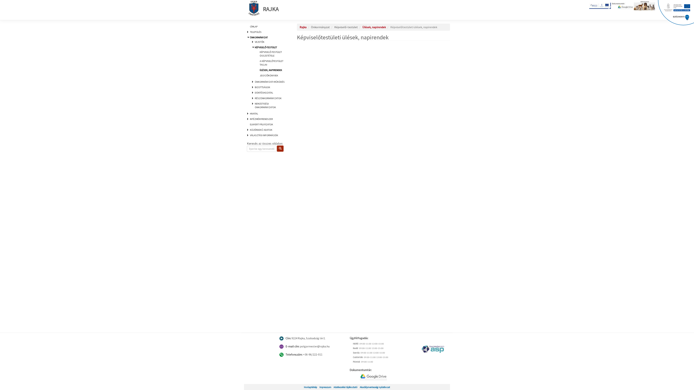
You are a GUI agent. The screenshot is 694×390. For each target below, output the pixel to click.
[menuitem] (267, 26)
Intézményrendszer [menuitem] (261, 119)
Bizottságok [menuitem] (262, 87)
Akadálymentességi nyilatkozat (375, 387)
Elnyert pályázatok (261, 124)
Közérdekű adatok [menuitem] (261, 129)
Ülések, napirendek (271, 70)
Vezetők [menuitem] (259, 42)
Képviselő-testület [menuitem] (269, 61)
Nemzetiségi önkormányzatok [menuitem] (265, 105)
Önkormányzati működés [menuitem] (270, 81)
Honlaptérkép (310, 387)
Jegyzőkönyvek (269, 75)
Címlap (254, 26)
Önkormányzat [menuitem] (267, 72)
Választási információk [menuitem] (264, 135)
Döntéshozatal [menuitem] (264, 92)
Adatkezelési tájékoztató (345, 387)
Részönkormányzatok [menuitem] (268, 98)
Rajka (271, 9)
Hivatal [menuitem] (254, 113)
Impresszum (325, 387)
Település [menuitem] (256, 32)
